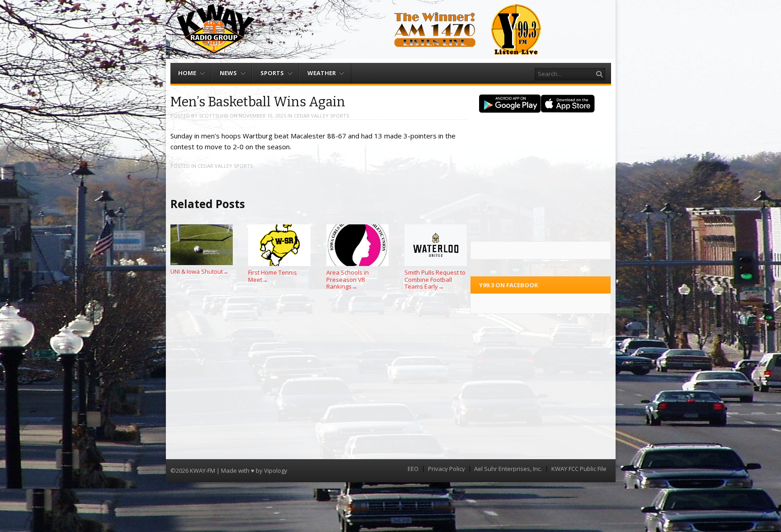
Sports (272, 73)
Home (187, 73)
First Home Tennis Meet (272, 276)
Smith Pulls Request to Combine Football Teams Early (435, 279)
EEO (413, 469)
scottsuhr (213, 115)
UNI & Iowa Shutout (199, 271)
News (228, 73)
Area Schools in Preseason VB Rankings (347, 279)
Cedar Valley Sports (321, 115)
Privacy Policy (446, 469)
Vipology (275, 470)
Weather (321, 73)
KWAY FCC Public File (579, 469)
